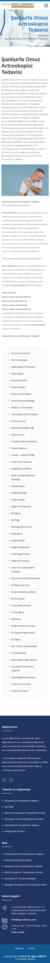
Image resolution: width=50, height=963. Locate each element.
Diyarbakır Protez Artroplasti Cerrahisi (24, 819)
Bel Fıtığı (15, 520)
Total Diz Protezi (19, 690)
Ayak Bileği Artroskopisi (23, 366)
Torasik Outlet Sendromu (24, 441)
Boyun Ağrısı (17, 373)
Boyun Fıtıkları (18, 387)
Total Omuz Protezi (21, 684)
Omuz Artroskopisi (20, 353)
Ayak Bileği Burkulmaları (23, 677)
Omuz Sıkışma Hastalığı (22, 400)
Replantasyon (18, 486)
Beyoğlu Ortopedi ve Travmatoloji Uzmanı (26, 884)
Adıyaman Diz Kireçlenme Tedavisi (22, 800)
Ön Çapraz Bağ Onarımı (23, 632)
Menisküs (16, 619)
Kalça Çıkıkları (18, 540)
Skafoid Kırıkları (19, 492)
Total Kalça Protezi (20, 554)
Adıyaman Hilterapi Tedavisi (18, 860)
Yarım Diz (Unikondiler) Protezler (22, 569)
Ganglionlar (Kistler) (21, 468)
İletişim (32, 948)
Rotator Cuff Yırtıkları (22, 407)
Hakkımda (19, 948)
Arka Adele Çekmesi (21, 605)
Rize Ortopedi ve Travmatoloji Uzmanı (24, 872)
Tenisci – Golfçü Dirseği (23, 455)
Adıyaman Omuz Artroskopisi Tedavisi (24, 866)
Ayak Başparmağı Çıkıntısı (24, 659)
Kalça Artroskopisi (20, 560)
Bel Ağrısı (16, 513)
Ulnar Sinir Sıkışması (21, 461)
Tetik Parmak (18, 499)
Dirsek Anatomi (19, 448)
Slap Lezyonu (18, 434)
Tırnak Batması (19, 653)
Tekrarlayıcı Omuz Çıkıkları (24, 414)
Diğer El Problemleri (21, 506)
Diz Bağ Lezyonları (20, 585)
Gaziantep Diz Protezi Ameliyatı (20, 878)
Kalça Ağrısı (17, 533)
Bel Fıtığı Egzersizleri (21, 526)
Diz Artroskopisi (19, 360)
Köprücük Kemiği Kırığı (22, 427)
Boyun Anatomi (19, 380)
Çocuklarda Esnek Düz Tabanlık (22, 668)
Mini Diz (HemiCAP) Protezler (25, 578)
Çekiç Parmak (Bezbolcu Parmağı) (23, 477)
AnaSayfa (42, 35)
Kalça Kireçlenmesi (20, 547)
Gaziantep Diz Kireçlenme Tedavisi (22, 825)
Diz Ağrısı (16, 639)
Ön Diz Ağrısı (17, 612)
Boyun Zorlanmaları (21, 393)
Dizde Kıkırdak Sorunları (23, 625)
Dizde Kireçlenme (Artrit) (23, 591)
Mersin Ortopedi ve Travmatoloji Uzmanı (25, 812)
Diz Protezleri (18, 598)
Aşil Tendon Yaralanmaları (24, 646)
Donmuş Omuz (18, 421)
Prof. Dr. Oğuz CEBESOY (34, 956)
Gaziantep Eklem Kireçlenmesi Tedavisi (24, 854)
